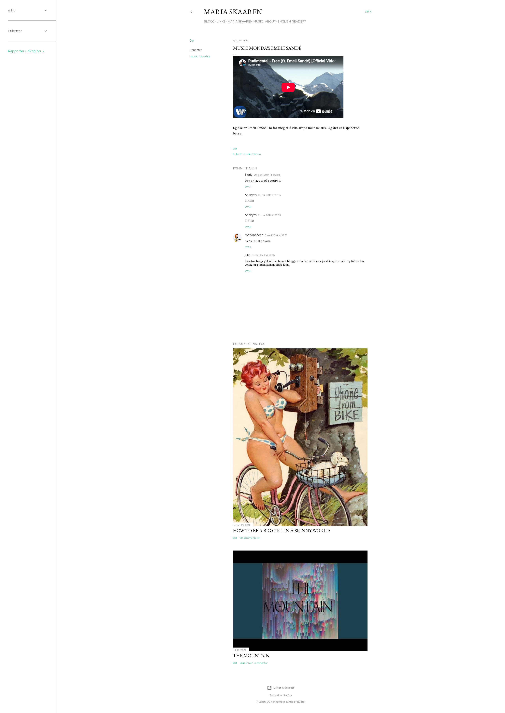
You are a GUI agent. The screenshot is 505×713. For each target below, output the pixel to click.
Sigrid (248, 174)
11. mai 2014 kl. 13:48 (263, 255)
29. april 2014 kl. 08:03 (267, 174)
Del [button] (192, 40)
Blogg (209, 21)
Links (221, 21)
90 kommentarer (250, 537)
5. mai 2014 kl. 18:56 (276, 235)
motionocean (254, 235)
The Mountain (251, 655)
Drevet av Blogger (283, 687)
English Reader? (292, 21)
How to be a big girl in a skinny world (281, 530)
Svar (248, 186)
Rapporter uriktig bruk (26, 51)
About (270, 21)
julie (247, 255)
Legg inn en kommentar (254, 662)
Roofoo (287, 695)
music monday (200, 56)
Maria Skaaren (233, 11)
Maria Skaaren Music (245, 21)
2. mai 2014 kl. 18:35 (269, 194)
